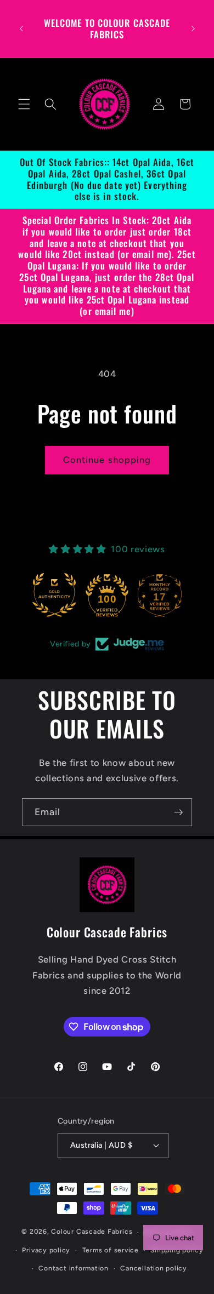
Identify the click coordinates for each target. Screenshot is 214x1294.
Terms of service (110, 1250)
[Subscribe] (178, 812)
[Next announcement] (193, 29)
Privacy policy (46, 1250)
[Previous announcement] (21, 29)
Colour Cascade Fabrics (91, 1232)
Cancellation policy (153, 1268)
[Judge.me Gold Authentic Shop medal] (54, 595)
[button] (24, 104)
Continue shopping (107, 459)
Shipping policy (177, 1250)
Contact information (73, 1268)
